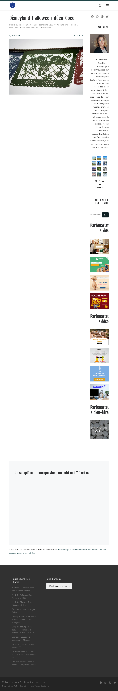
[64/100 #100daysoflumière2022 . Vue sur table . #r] (105, 163)
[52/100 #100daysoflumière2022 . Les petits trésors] (94, 174)
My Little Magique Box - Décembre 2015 (22, 603)
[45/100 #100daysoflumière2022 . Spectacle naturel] (94, 163)
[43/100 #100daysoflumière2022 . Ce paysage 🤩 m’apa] (105, 158)
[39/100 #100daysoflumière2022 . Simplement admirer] (94, 169)
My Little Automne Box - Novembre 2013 (23, 596)
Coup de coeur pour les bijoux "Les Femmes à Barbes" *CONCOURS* (23, 629)
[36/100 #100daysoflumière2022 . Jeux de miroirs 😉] (99, 174)
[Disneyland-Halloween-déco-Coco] (46, 67)
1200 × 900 (53, 25)
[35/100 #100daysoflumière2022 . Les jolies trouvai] (105, 169)
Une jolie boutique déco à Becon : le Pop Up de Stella (24, 663)
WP (15, 686)
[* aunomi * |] (12, 5)
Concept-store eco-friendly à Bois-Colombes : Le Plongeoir (24, 619)
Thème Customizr (42, 686)
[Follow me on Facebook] (92, 17)
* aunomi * (16, 682)
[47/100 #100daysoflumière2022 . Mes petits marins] (99, 163)
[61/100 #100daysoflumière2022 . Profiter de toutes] (99, 158)
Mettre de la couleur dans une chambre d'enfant (23, 589)
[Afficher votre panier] (100, 5)
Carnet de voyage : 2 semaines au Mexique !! (22, 638)
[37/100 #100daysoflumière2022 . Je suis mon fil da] (94, 158)
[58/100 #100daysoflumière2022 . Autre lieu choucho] (105, 174)
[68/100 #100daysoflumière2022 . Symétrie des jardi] (99, 169)
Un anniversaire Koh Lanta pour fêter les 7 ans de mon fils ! (24, 654)
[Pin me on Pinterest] (102, 17)
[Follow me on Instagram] (97, 17)
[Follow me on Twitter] (107, 17)
